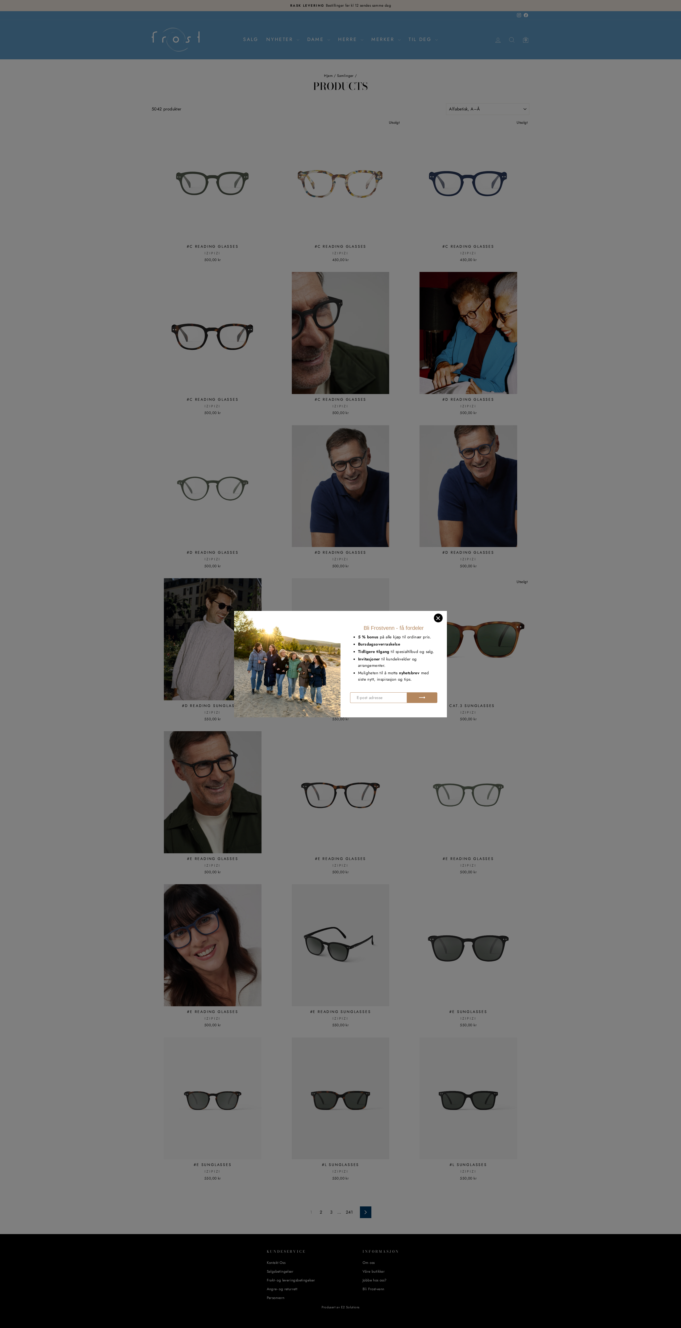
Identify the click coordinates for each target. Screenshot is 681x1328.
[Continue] (422, 697)
